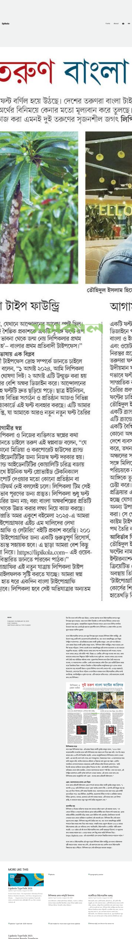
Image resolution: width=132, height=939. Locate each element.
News (9, 617)
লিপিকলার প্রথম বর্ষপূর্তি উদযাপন (61, 895)
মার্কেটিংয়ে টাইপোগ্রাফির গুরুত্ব (100, 895)
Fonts (108, 23)
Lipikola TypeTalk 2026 (20, 888)
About (116, 23)
